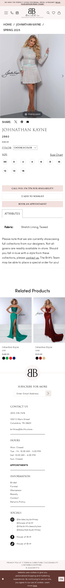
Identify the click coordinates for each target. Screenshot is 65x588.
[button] (6, 13)
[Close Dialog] (3, 579)
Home (7, 24)
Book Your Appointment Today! (40, 3)
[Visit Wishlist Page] (53, 13)
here (35, 585)
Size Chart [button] (56, 154)
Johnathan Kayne (28, 24)
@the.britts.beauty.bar (29, 526)
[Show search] (48, 13)
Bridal (13, 482)
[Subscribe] (48, 393)
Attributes (12, 213)
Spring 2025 (11, 30)
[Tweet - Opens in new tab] (15, 121)
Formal (14, 486)
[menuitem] (6, 13)
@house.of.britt (25, 522)
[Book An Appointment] (17, 13)
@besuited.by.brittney (29, 529)
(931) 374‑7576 (17, 412)
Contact (14, 497)
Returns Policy (17, 501)
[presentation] (16, 320)
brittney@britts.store (21, 429)
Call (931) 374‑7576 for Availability (32, 188)
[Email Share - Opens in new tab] (27, 122)
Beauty (14, 494)
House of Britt (24, 536)
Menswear (16, 490)
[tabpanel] (32, 76)
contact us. (32, 257)
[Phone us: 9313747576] (12, 13)
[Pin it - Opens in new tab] (22, 121)
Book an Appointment (32, 204)
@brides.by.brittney (27, 519)
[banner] (32, 13)
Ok (61, 578)
